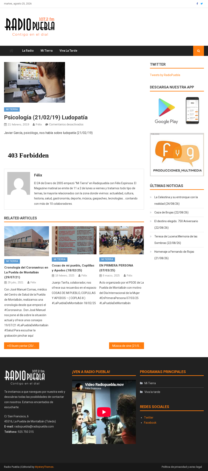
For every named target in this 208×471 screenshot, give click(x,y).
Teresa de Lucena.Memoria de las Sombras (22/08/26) (175, 240)
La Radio (28, 50)
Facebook (150, 422)
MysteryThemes (44, 466)
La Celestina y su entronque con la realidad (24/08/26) (176, 200)
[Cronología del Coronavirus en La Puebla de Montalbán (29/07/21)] (26, 241)
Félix (39, 124)
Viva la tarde (68, 50)
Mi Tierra (47, 50)
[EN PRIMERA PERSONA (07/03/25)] (121, 240)
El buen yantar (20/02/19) (24, 345)
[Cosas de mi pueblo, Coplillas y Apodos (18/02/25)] (74, 240)
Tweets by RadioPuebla (165, 75)
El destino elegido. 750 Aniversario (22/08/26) (176, 224)
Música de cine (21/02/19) (128, 345)
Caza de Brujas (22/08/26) (171, 212)
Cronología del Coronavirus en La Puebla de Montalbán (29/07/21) (26, 272)
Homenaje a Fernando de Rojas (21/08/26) (174, 255)
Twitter (148, 417)
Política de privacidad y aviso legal (182, 466)
